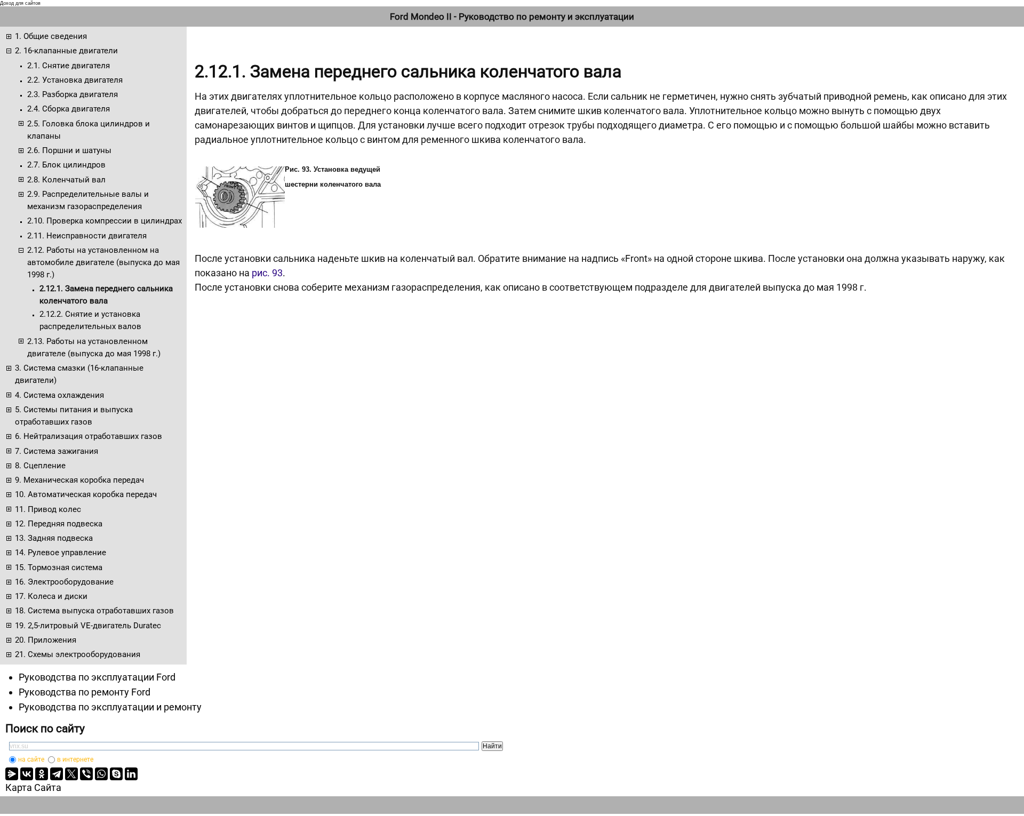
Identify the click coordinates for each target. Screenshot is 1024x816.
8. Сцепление (40, 465)
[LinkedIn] (131, 773)
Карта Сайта (33, 787)
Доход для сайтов (20, 3)
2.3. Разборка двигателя (72, 94)
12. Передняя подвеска (58, 524)
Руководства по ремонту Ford (84, 692)
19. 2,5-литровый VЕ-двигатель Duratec (88, 625)
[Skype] (116, 773)
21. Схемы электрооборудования (77, 654)
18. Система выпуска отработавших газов (94, 610)
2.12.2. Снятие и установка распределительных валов (90, 320)
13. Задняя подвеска (54, 538)
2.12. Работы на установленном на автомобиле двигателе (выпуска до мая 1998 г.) (103, 262)
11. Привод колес (48, 509)
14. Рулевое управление (60, 552)
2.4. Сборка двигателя (68, 109)
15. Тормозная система (58, 567)
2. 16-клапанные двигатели (66, 50)
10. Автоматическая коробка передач (86, 494)
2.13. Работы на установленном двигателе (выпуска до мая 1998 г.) (94, 347)
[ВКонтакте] (26, 773)
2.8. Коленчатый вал (66, 180)
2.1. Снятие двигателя (68, 65)
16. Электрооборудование (64, 582)
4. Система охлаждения (59, 395)
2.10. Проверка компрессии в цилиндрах (104, 221)
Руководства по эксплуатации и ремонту (110, 707)
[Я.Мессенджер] (11, 773)
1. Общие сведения (51, 36)
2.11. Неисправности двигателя (87, 236)
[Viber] (86, 773)
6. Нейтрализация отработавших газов (88, 436)
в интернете (75, 759)
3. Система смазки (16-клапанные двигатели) (79, 374)
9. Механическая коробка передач (79, 480)
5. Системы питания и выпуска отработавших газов (74, 416)
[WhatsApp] (101, 773)
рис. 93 (267, 272)
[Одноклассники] (41, 773)
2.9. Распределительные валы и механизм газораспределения (88, 200)
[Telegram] (56, 773)
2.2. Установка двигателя (75, 80)
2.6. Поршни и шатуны (69, 150)
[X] (71, 773)
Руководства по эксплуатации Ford (97, 677)
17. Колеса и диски (51, 596)
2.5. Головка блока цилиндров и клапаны (88, 130)
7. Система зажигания (56, 451)
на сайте (31, 759)
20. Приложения (45, 640)
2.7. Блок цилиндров (66, 165)
